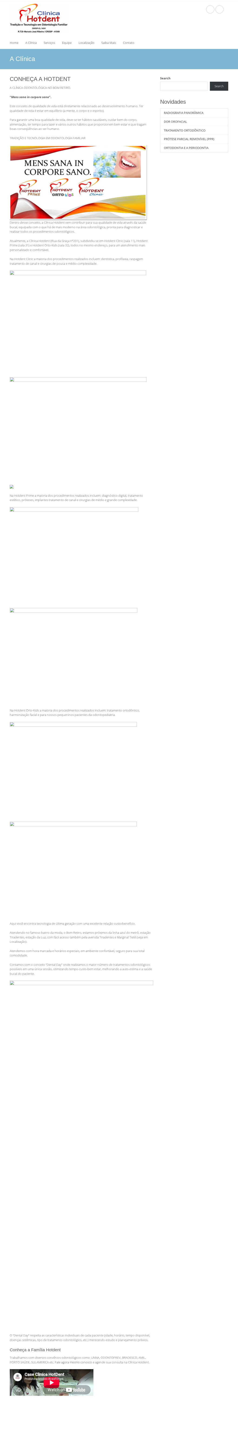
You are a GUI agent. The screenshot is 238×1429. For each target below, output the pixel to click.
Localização (86, 43)
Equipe (67, 43)
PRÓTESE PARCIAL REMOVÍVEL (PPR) (189, 139)
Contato (128, 43)
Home (14, 43)
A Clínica (31, 43)
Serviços (49, 43)
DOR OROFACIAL (175, 121)
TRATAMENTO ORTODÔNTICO (184, 130)
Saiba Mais (108, 43)
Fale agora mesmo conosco (73, 1362)
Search (165, 78)
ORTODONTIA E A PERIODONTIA (186, 148)
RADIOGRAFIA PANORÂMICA (183, 113)
